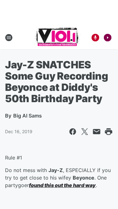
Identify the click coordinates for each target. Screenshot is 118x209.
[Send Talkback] (95, 37)
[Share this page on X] (84, 131)
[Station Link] (57, 38)
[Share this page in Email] (96, 131)
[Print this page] (108, 131)
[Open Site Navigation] (9, 37)
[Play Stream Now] (107, 37)
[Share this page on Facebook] (72, 131)
